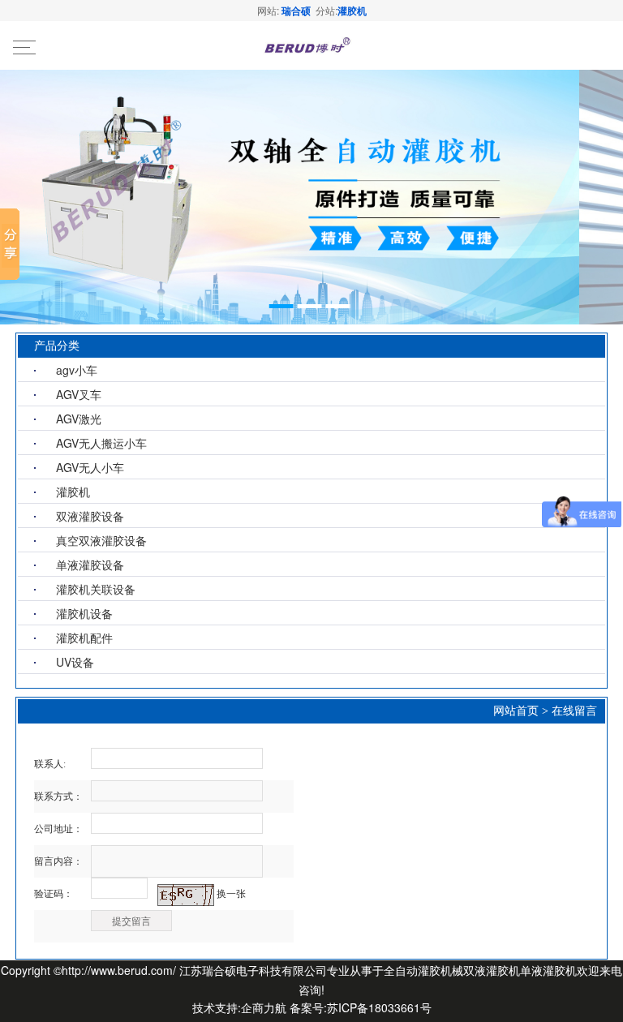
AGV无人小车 (90, 467)
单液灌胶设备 (90, 564)
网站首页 (516, 711)
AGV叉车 (78, 394)
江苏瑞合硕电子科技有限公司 (253, 970)
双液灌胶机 (491, 970)
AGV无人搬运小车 (101, 443)
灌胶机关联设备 (95, 589)
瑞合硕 (296, 10)
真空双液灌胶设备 (101, 540)
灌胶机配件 (84, 637)
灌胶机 (352, 10)
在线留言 (574, 711)
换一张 (231, 894)
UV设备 (75, 662)
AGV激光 (78, 418)
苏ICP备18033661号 (379, 1007)
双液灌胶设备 (90, 516)
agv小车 (76, 370)
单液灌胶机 (548, 970)
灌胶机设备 (84, 613)
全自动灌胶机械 (423, 970)
